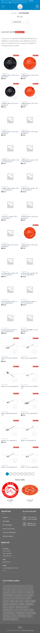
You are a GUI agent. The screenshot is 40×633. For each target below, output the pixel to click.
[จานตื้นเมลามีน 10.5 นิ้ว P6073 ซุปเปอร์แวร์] (10, 63)
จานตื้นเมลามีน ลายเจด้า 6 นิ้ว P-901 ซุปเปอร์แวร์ (29, 160)
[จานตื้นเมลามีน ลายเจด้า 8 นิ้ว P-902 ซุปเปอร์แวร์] (10, 176)
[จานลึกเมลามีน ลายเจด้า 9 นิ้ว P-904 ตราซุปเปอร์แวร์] (30, 261)
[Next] (39, 494)
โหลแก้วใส (6, 619)
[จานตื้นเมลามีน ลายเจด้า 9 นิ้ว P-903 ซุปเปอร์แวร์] (30, 176)
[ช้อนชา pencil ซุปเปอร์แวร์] (10, 428)
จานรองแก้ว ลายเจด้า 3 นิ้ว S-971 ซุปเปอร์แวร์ (9, 217)
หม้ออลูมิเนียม (29, 604)
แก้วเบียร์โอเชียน (20, 613)
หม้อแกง (5, 607)
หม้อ (17, 601)
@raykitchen (4, 2)
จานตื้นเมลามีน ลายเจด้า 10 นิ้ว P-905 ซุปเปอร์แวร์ (10, 160)
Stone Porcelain (22, 589)
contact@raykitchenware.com (19, 2)
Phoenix (29, 586)
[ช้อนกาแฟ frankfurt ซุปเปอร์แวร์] (10, 346)
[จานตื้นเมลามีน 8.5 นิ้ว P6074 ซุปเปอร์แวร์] (10, 91)
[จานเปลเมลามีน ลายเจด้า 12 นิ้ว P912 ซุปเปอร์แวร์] (30, 289)
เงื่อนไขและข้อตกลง (8, 536)
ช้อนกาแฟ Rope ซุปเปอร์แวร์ (29, 358)
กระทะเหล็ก (6, 592)
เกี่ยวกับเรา (5, 517)
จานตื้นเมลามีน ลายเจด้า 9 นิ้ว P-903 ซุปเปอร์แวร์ (29, 189)
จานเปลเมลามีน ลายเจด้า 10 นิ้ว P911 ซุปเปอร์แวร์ (9, 302)
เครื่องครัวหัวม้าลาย (8, 610)
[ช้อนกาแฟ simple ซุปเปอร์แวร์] (10, 374)
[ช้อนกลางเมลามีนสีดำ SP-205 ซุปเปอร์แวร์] (30, 318)
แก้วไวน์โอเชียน (21, 616)
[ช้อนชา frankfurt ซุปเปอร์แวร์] (30, 401)
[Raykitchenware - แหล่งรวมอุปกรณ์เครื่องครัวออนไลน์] (20, 7)
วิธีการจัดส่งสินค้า (7, 525)
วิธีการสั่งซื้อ (6, 521)
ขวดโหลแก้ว (20, 592)
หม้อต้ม (33, 601)
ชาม (24, 595)
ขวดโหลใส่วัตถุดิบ (8, 595)
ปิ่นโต (12, 601)
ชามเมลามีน (30, 595)
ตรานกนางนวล (7, 598)
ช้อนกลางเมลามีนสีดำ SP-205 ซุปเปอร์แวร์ (29, 330)
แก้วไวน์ (13, 616)
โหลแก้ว (30, 616)
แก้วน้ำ (31, 610)
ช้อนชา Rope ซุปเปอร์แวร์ (28, 440)
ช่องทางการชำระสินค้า (9, 528)
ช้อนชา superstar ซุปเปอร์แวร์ (29, 467)
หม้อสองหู (5, 604)
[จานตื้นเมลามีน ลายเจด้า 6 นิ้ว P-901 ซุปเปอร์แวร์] (30, 148)
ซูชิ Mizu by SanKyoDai (32, 524)
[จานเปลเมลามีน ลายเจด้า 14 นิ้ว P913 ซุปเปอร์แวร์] (10, 318)
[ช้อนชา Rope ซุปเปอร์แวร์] (30, 428)
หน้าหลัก (14, 13)
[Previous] (1, 494)
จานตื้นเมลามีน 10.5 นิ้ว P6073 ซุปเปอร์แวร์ (10, 76)
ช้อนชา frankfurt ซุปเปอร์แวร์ (29, 413)
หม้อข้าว (22, 601)
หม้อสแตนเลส (13, 604)
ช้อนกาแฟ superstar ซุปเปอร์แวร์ (29, 387)
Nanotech (23, 586)
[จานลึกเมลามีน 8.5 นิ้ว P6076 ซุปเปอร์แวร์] (30, 204)
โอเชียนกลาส (14, 619)
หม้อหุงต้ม (21, 604)
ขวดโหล (13, 592)
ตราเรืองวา (6, 601)
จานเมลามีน (17, 595)
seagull (14, 589)
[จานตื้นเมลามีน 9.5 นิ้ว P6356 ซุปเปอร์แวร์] (10, 120)
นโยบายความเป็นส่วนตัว (9, 532)
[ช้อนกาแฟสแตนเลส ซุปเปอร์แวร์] (10, 401)
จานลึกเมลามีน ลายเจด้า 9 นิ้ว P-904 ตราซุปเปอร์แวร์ (29, 274)
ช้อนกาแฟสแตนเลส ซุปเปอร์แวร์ (9, 414)
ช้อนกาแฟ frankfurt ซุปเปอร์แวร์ (9, 358)
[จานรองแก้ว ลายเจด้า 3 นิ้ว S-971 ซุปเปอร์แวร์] (10, 204)
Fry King (15, 586)
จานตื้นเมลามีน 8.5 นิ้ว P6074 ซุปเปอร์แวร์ (10, 104)
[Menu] (3, 6)
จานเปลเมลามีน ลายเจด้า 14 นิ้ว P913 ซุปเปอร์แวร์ (9, 330)
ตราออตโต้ (28, 598)
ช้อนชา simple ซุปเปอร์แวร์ (9, 467)
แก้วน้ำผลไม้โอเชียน (8, 613)
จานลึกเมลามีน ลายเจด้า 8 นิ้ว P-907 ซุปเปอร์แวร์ (9, 274)
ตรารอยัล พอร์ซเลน (18, 598)
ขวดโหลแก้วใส (29, 592)
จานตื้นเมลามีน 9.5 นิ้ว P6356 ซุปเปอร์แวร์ (9, 132)
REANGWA (6, 589)
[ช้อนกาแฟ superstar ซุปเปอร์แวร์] (30, 374)
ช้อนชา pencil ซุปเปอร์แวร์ (9, 440)
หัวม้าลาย (11, 607)
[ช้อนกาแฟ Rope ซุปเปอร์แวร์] (30, 346)
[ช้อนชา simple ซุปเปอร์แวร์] (10, 455)
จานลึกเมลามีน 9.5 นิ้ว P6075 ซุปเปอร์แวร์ (29, 245)
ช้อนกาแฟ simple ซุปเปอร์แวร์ (10, 386)
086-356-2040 (24, 1)
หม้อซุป (27, 601)
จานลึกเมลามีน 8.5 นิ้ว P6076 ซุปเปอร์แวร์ (29, 217)
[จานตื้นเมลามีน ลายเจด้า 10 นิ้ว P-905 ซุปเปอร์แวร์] (10, 148)
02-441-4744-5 (7, 1)
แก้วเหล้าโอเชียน (30, 613)
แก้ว (16, 610)
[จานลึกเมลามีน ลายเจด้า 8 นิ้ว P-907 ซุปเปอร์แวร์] (10, 261)
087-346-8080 (15, 1)
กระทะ (31, 589)
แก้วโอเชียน (6, 616)
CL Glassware (7, 586)
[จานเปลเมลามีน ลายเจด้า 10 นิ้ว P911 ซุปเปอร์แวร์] (10, 289)
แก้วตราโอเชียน (23, 610)
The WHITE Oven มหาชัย (32, 518)
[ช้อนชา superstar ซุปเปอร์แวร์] (30, 455)
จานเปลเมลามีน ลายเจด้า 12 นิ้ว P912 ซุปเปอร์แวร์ (29, 302)
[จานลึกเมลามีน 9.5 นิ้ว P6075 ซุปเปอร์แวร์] (30, 233)
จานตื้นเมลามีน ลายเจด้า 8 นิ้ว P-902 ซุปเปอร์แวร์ (9, 189)
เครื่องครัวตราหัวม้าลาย (22, 607)
